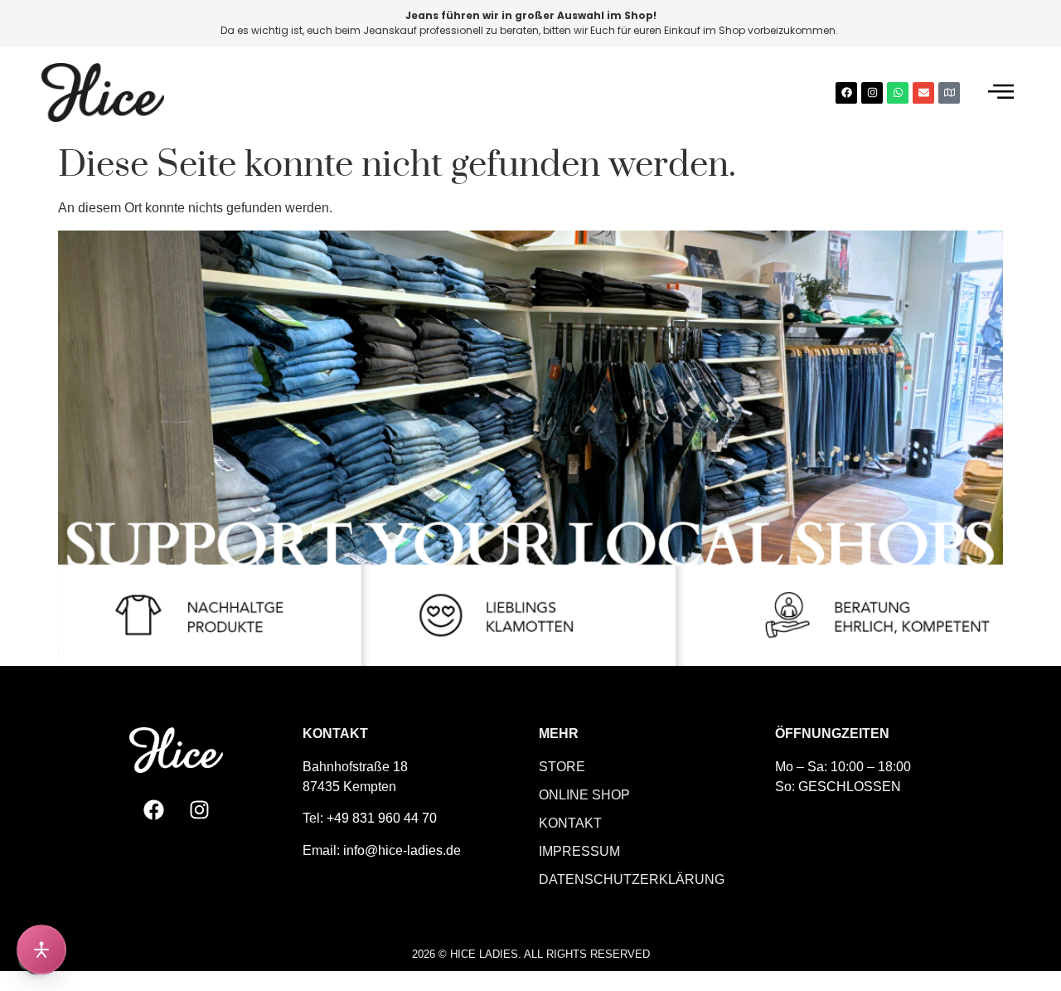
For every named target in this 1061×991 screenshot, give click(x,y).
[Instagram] (872, 93)
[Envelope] (923, 93)
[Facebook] (846, 93)
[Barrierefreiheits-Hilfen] (41, 949)
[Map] (949, 93)
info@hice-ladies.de (402, 850)
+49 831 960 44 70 (382, 818)
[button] (1001, 92)
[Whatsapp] (897, 93)
